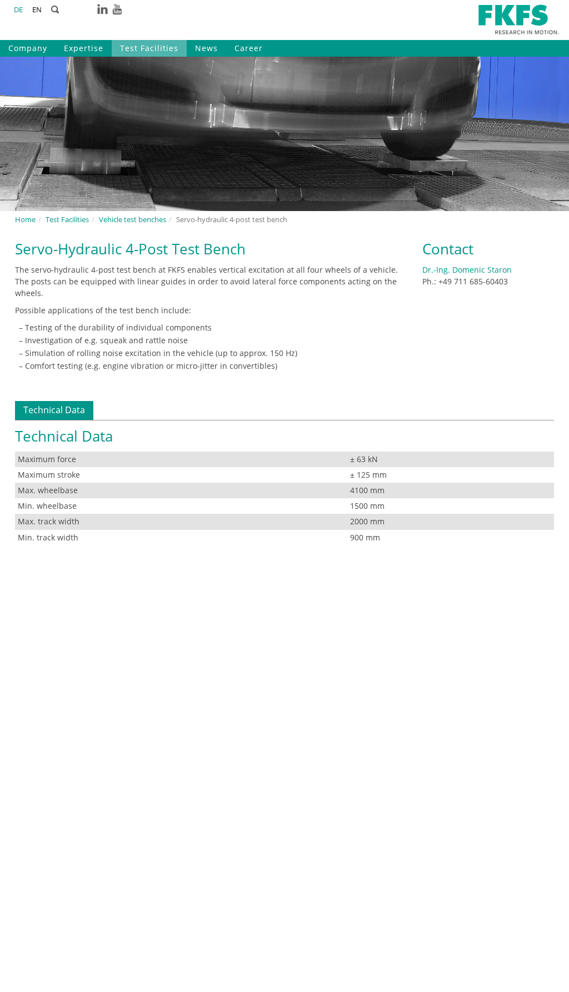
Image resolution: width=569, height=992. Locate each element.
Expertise (83, 48)
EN (37, 9)
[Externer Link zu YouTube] (117, 8)
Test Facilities (149, 48)
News (206, 48)
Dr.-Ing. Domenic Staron (467, 269)
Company (27, 48)
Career (248, 48)
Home (25, 219)
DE (18, 9)
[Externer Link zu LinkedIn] (102, 8)
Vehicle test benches (132, 219)
